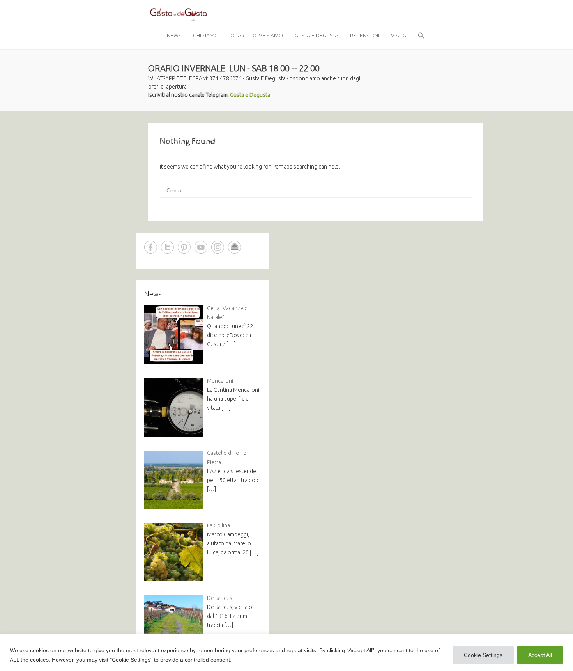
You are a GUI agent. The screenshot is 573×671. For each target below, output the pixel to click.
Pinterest (184, 247)
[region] (286, 652)
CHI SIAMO (206, 35)
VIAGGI (399, 35)
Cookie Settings (483, 655)
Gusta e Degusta (250, 95)
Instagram (217, 247)
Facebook (150, 247)
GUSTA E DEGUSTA (316, 35)
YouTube (201, 247)
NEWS (174, 35)
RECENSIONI (364, 35)
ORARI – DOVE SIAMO (256, 35)
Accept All (540, 655)
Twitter (167, 247)
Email (234, 247)
